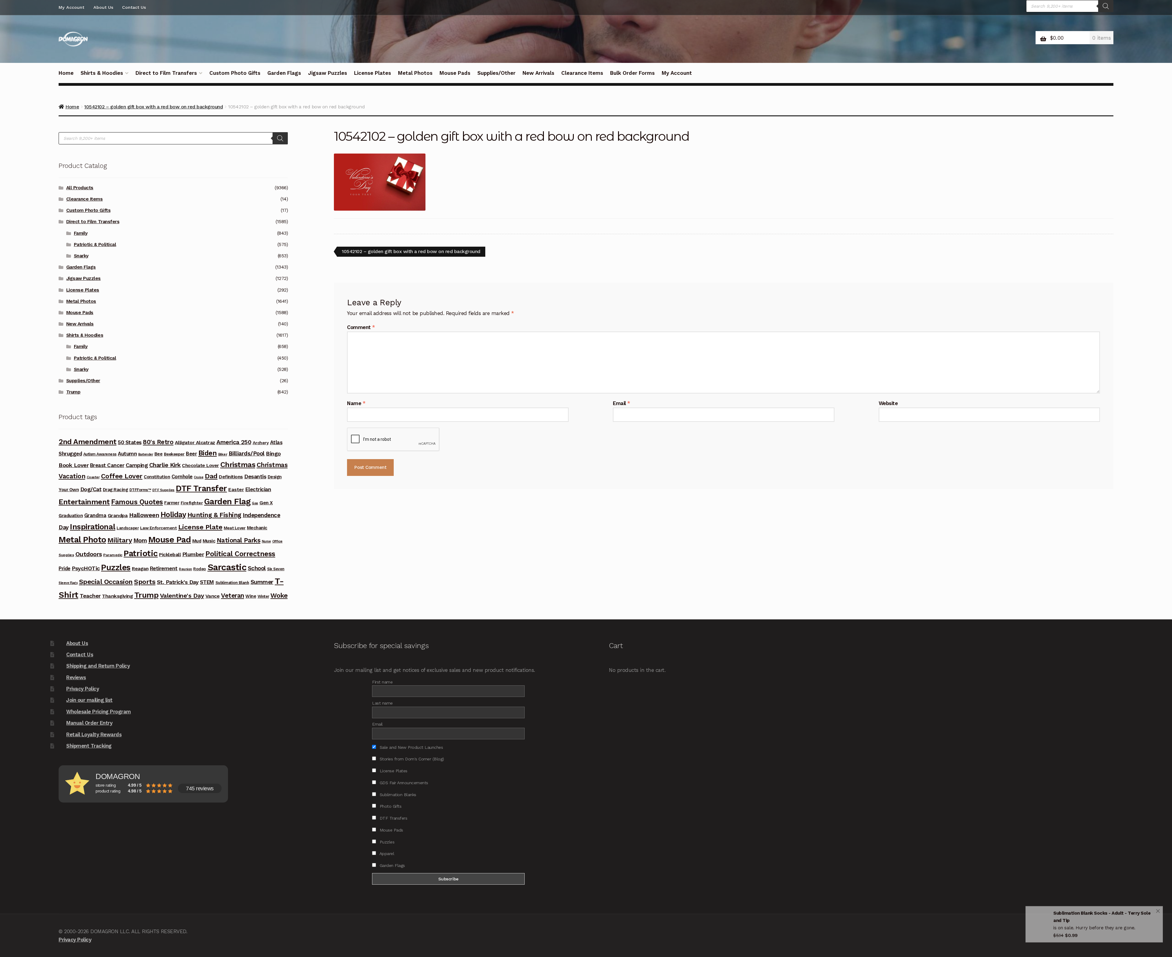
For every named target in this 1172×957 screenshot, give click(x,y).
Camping (137, 465)
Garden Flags (284, 73)
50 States (130, 442)
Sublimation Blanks (397, 794)
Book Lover (74, 465)
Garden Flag (227, 501)
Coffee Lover (122, 476)
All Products (79, 187)
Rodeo (199, 568)
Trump (73, 392)
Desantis (255, 476)
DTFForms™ (140, 490)
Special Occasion (106, 581)
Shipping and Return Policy (98, 666)
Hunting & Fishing (214, 515)
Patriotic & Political (95, 244)
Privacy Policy (82, 689)
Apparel (386, 853)
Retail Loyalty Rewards (93, 734)
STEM (207, 582)
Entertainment (84, 502)
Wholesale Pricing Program (98, 712)
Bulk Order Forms (632, 73)
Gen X (266, 503)
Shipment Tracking (89, 746)
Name (356, 403)
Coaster (93, 477)
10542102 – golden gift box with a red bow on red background (411, 252)
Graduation (71, 515)
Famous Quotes (137, 502)
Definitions (231, 477)
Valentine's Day (182, 595)
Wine (250, 596)
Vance (212, 596)
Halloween (144, 515)
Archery (261, 442)
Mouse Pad (169, 540)
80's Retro (158, 442)
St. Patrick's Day (178, 582)
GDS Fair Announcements (403, 782)
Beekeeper (174, 453)
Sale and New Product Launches (410, 747)
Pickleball (170, 554)
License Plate (200, 527)
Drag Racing (115, 489)
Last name (382, 703)
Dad (211, 476)
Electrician (258, 489)
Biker (222, 454)
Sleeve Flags (68, 583)
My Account (71, 7)
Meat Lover (234, 527)
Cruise (198, 477)
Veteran (232, 595)
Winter (263, 596)
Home (66, 73)
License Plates (372, 73)
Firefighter (192, 502)
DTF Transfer (201, 488)
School (257, 568)
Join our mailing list (89, 700)
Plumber (193, 554)
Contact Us (134, 7)
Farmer (171, 503)
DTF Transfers (392, 818)
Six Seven (275, 569)
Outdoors (88, 554)
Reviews (76, 677)
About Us (103, 7)
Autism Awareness (100, 454)
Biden (207, 453)
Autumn (127, 454)
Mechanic (257, 528)
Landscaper (128, 528)
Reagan (140, 568)
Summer (262, 581)
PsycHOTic (86, 568)
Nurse (266, 541)
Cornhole (182, 477)
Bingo (273, 453)
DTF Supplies (163, 490)
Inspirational (92, 526)
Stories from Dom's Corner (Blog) (411, 758)
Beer (191, 454)
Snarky (81, 256)
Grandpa (118, 515)
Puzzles (116, 567)
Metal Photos (415, 73)
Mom (140, 540)
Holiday (173, 514)
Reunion (185, 569)
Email (621, 403)
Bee (158, 454)
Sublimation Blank (232, 582)
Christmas (237, 464)
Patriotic (141, 553)
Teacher (90, 596)
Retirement (164, 568)
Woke (279, 595)
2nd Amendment (88, 441)
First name (382, 682)
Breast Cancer (107, 465)
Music (209, 541)
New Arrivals (538, 73)
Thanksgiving (117, 596)
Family (81, 233)
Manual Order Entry (89, 723)
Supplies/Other (496, 73)
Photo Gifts (389, 806)
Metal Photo (82, 540)
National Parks (238, 540)
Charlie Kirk (165, 465)
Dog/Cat (91, 489)
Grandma (95, 515)
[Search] (1105, 6)
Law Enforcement (158, 527)
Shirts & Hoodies (102, 73)
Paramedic (112, 555)
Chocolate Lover (200, 465)
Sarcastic (227, 567)
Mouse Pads (455, 73)
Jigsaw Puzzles (327, 73)
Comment (361, 327)
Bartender (145, 454)
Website (888, 403)
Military (119, 540)
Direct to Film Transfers (166, 73)
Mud (196, 541)
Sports (144, 581)
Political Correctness (240, 554)
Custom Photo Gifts (234, 73)
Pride (65, 568)
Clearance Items (582, 73)
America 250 (233, 442)
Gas (255, 503)
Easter (236, 489)
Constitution (157, 477)
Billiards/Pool (247, 453)
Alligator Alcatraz (195, 442)
